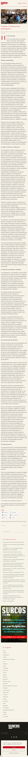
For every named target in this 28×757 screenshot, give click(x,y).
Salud (4, 703)
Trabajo (4, 712)
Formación (5, 688)
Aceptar (14, 747)
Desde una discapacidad (8, 601)
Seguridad (5, 705)
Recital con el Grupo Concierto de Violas (12, 552)
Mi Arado (5, 694)
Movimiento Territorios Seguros (19, 521)
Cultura (4, 672)
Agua (4, 650)
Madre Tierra (6, 692)
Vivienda (5, 714)
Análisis (17, 31)
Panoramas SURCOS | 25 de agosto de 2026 (13, 572)
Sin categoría (6, 708)
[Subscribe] (26, 733)
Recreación (5, 701)
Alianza (4, 653)
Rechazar (14, 750)
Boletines (5, 664)
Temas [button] (24, 3)
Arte (4, 661)
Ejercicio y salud (6, 681)
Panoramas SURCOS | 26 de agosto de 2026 (13, 542)
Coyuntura (5, 670)
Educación (5, 679)
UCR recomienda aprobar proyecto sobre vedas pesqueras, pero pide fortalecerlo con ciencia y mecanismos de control (13, 576)
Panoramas (5, 697)
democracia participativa (6, 521)
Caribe (4, 666)
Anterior (3, 525)
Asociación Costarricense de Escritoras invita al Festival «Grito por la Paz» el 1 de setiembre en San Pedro (13, 592)
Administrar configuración (14, 753)
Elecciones (5, 683)
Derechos (5, 677)
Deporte (5, 675)
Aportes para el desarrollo (9, 659)
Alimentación (6, 655)
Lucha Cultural (6, 690)
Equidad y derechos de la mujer (10, 686)
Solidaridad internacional (8, 710)
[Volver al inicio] (4, 3)
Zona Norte (5, 716)
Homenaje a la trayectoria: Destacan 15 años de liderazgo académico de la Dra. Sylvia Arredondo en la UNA (14, 581)
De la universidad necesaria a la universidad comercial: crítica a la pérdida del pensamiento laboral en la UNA (13, 586)
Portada (20, 3)
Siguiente (24, 525)
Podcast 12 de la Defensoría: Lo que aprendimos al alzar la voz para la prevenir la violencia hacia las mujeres (13, 597)
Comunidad (5, 668)
